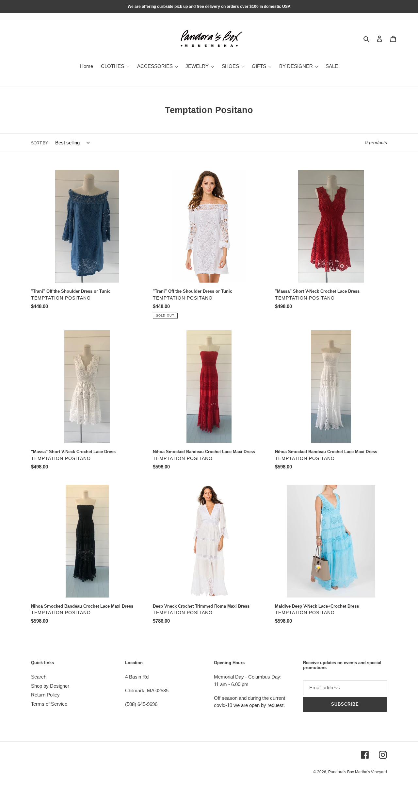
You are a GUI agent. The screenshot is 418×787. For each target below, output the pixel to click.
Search (38, 677)
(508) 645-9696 (141, 704)
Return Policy (45, 694)
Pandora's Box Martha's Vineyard (357, 772)
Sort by (39, 143)
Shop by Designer (50, 686)
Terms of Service (49, 704)
